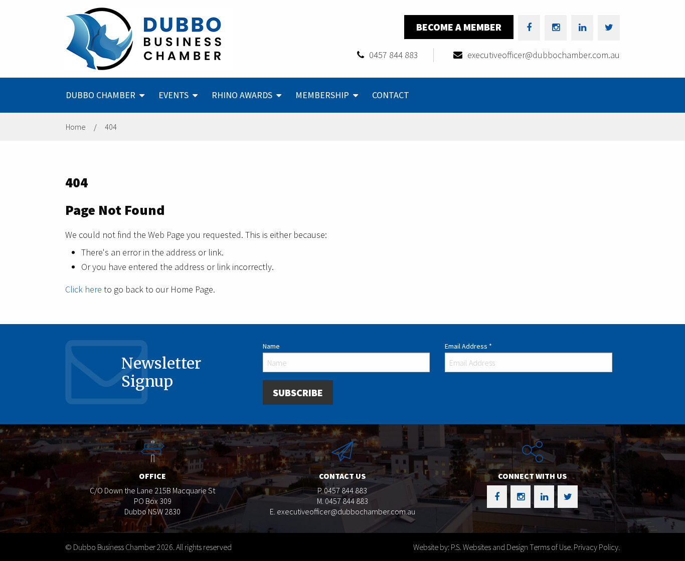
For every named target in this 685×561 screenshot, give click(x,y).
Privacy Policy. (597, 547)
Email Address (468, 346)
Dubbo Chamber (100, 95)
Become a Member (458, 27)
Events (173, 95)
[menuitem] (104, 95)
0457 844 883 (393, 55)
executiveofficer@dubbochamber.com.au (543, 55)
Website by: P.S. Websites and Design (470, 547)
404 (111, 127)
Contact (390, 95)
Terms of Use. (551, 547)
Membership (322, 95)
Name (271, 346)
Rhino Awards (242, 95)
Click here (83, 289)
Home (76, 127)
